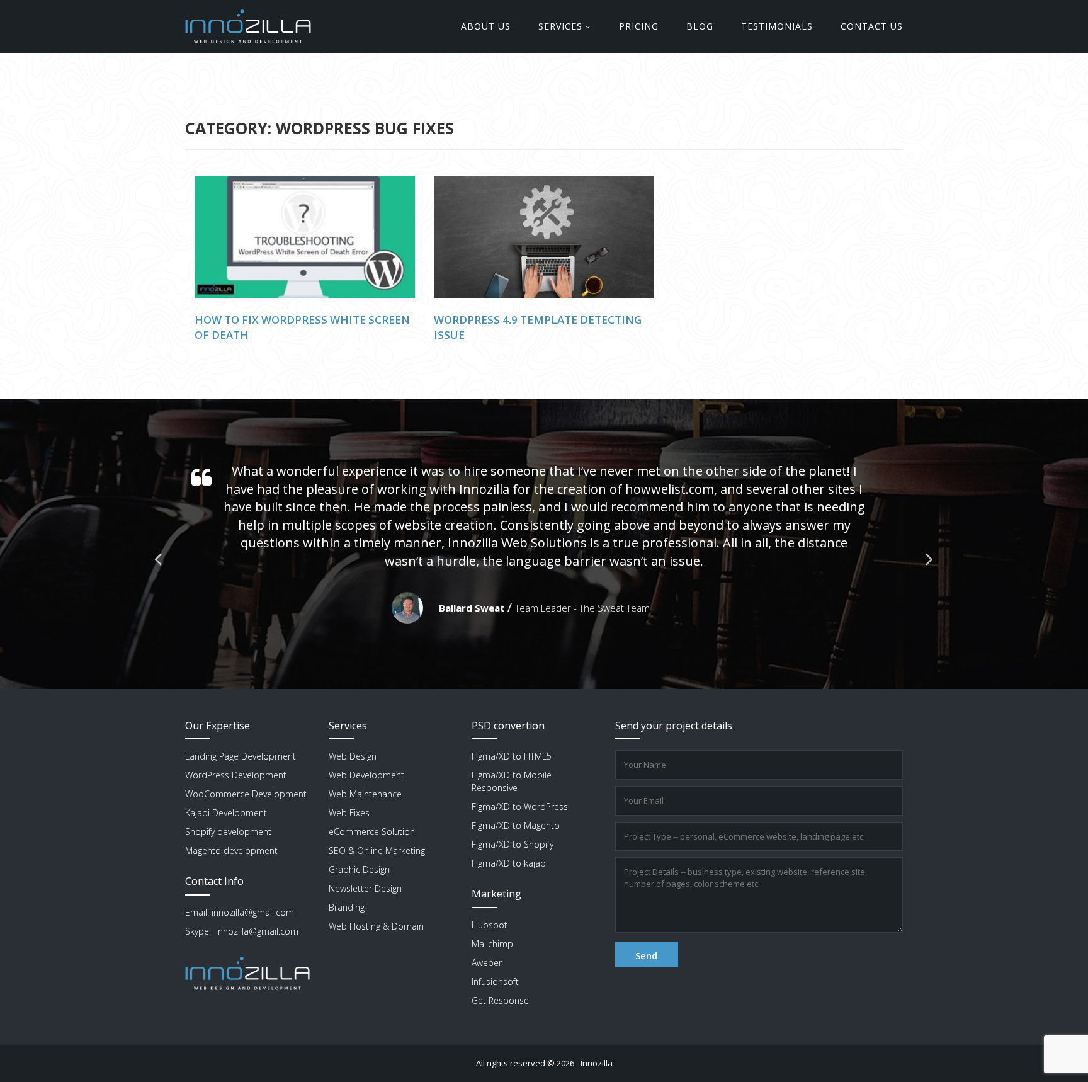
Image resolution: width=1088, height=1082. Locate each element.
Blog (699, 26)
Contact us (872, 26)
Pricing (639, 26)
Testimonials (777, 26)
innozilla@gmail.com (253, 912)
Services (560, 26)
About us (486, 26)
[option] (544, 544)
